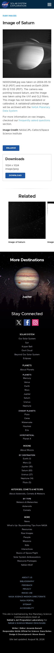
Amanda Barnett (34, 628)
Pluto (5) (27, 482)
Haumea (27, 426)
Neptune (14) (27, 478)
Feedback (27, 585)
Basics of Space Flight (27, 553)
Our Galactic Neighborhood (16, 11)
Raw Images (9, 16)
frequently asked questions (34, 120)
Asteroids (27, 506)
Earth (27, 386)
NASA (4, 4)
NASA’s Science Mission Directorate (26, 623)
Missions (27, 541)
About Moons (27, 450)
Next (48, 282)
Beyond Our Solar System (27, 355)
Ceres (27, 418)
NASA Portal (27, 601)
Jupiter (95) (27, 467)
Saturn (27, 398)
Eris (27, 430)
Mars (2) (27, 463)
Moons (27, 446)
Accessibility (27, 608)
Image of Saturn (16, 242)
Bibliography (27, 581)
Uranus (27, 402)
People (27, 537)
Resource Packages (27, 561)
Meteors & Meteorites (27, 502)
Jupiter (27, 297)
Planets (26, 365)
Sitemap (27, 605)
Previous (5, 282)
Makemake (27, 422)
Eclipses (27, 358)
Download (15, 175)
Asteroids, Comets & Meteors (27, 490)
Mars (27, 390)
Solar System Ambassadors (27, 557)
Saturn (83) (27, 470)
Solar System (27, 334)
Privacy (27, 589)
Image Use (27, 593)
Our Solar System (27, 339)
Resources (27, 529)
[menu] (49, 4)
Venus (27, 382)
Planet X (27, 439)
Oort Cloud (27, 350)
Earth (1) (27, 459)
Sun (27, 343)
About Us (27, 578)
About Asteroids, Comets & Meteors (27, 494)
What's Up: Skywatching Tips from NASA (27, 525)
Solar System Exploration (16, 4)
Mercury (27, 378)
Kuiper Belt (27, 347)
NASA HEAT (27, 565)
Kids (27, 545)
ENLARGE (11, 148)
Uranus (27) (27, 475)
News (27, 521)
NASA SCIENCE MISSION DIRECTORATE (27, 597)
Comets (27, 510)
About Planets (27, 370)
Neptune (27, 406)
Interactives (27, 549)
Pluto (27, 414)
